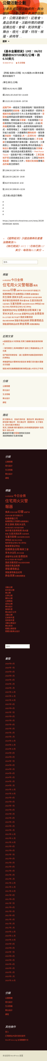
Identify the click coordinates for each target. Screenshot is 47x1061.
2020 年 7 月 (10, 952)
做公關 (8, 593)
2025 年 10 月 (10, 700)
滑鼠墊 (8, 135)
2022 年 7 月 (10, 854)
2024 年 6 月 (10, 765)
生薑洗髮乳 (6, 304)
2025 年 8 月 (10, 708)
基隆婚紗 (36, 427)
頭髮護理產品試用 (11, 324)
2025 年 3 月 (10, 728)
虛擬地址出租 (28, 313)
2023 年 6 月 (10, 810)
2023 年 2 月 (10, 826)
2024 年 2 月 (10, 781)
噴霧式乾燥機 (32, 161)
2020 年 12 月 (10, 932)
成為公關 (9, 604)
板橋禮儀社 (35, 294)
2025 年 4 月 (10, 724)
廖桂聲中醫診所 (9, 422)
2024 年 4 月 (10, 773)
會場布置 (9, 609)
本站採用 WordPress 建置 (13, 1055)
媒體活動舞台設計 (12, 631)
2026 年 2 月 (10, 684)
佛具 (35, 285)
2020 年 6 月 (10, 956)
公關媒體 (6, 386)
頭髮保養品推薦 (21, 320)
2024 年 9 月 (10, 753)
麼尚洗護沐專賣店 (12, 425)
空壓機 (16, 433)
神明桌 (38, 304)
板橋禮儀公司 (9, 294)
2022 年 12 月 (10, 834)
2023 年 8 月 (10, 802)
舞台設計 (6, 398)
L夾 (23, 135)
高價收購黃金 (35, 324)
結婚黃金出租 (25, 310)
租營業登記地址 (10, 310)
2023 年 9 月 (10, 797)
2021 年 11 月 (10, 887)
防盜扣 (9, 317)
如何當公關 (9, 590)
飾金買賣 (24, 323)
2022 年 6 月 (10, 858)
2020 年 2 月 (10, 972)
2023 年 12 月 (10, 789)
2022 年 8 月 (10, 850)
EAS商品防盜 (7, 280)
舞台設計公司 (10, 612)
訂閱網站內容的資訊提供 (15, 1036)
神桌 (42, 304)
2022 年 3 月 (10, 871)
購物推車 (32, 132)
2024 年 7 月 (10, 761)
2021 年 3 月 (10, 919)
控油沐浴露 (26, 291)
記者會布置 (9, 617)
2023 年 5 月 (10, 814)
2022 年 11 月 (10, 838)
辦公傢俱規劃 (26, 427)
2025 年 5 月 (10, 720)
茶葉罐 (22, 120)
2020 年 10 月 (10, 940)
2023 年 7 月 (10, 806)
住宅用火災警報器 (18, 284)
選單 (5, 41)
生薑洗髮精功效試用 (28, 304)
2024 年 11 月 (10, 745)
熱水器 (23, 300)
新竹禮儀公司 (35, 291)
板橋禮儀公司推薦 (23, 294)
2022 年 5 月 (10, 862)
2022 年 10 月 (10, 842)
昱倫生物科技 (19, 419)
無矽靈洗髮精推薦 (11, 300)
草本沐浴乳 (8, 313)
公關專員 (9, 601)
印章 (13, 290)
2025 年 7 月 (10, 712)
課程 (4, 402)
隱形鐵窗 (17, 427)
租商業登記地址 (16, 307)
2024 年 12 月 (10, 741)
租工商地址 (27, 307)
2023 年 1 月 (10, 830)
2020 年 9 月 (10, 944)
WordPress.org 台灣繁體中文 (16, 1040)
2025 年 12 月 (10, 692)
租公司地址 (6, 307)
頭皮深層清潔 (26, 317)
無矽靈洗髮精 (37, 297)
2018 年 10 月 (10, 980)
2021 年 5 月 (10, 911)
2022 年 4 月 (10, 867)
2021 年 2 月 (10, 923)
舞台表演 (9, 626)
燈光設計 (6, 390)
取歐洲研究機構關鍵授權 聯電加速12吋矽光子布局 (23, 368)
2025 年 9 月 (10, 704)
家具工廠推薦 (8, 427)
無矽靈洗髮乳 (27, 297)
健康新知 (31, 422)
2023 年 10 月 (10, 793)
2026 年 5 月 (10, 676)
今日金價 (17, 280)
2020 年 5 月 (10, 960)
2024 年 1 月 (10, 785)
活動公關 (9, 587)
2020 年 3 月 (10, 968)
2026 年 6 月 (10, 672)
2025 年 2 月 (10, 732)
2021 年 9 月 (10, 895)
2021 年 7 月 (10, 903)
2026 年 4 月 (10, 680)
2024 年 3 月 (10, 777)
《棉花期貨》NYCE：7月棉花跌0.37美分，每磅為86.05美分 (24, 248)
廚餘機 (16, 110)
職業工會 (36, 310)
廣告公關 (9, 598)
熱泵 (27, 301)
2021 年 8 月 (10, 899)
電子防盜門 (16, 317)
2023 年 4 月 (10, 818)
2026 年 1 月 (10, 688)
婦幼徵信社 (39, 419)
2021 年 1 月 (10, 927)
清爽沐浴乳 (17, 297)
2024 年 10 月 (10, 749)
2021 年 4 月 (10, 915)
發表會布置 (9, 620)
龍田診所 (30, 419)
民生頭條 (7, 297)
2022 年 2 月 (10, 875)
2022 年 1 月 (10, 879)
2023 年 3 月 (10, 822)
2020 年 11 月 (10, 936)
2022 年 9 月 (10, 846)
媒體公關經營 (10, 628)
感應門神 (7, 107)
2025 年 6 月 (10, 716)
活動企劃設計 (10, 623)
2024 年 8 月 (10, 757)
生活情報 (21, 63)
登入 (7, 1032)
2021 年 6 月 (10, 907)
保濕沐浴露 (6, 291)
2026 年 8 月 (10, 663)
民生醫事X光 (8, 419)
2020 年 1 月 (10, 976)
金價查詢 (39, 313)
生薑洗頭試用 (36, 300)
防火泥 (5, 317)
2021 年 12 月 (10, 883)
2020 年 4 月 (10, 964)
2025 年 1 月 (10, 737)
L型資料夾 (31, 135)
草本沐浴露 (17, 314)
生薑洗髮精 (15, 303)
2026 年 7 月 (10, 667)
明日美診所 (21, 422)
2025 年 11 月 (10, 696)
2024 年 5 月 (10, 769)
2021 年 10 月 (10, 891)
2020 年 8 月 (10, 948)
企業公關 (9, 595)
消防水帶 (10, 430)
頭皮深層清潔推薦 (8, 321)
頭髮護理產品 (37, 320)
